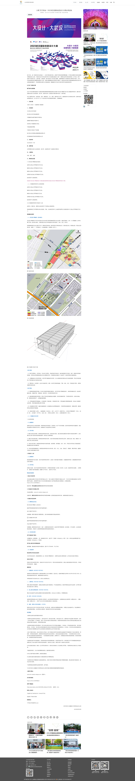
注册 (111, 2)
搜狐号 (69, 765)
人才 (85, 91)
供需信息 (49, 774)
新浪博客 (70, 764)
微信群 (48, 776)
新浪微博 (70, 762)
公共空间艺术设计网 (29, 2)
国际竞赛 (30, 14)
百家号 (69, 767)
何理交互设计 (70, 776)
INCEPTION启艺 (71, 772)
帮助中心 (49, 767)
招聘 (87, 91)
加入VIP (48, 762)
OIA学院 (92, 2)
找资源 (85, 87)
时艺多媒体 (70, 771)
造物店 (98, 2)
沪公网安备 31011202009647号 (64, 779)
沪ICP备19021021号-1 (51, 779)
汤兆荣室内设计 (71, 774)
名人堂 (87, 2)
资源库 (103, 2)
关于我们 (26, 779)
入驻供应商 (86, 85)
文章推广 (85, 89)
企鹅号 (69, 769)
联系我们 (49, 765)
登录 (107, 2)
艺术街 (75, 2)
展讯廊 (81, 2)
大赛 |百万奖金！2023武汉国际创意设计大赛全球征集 (54, 10)
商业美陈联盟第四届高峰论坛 (53, 735)
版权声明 (49, 764)
